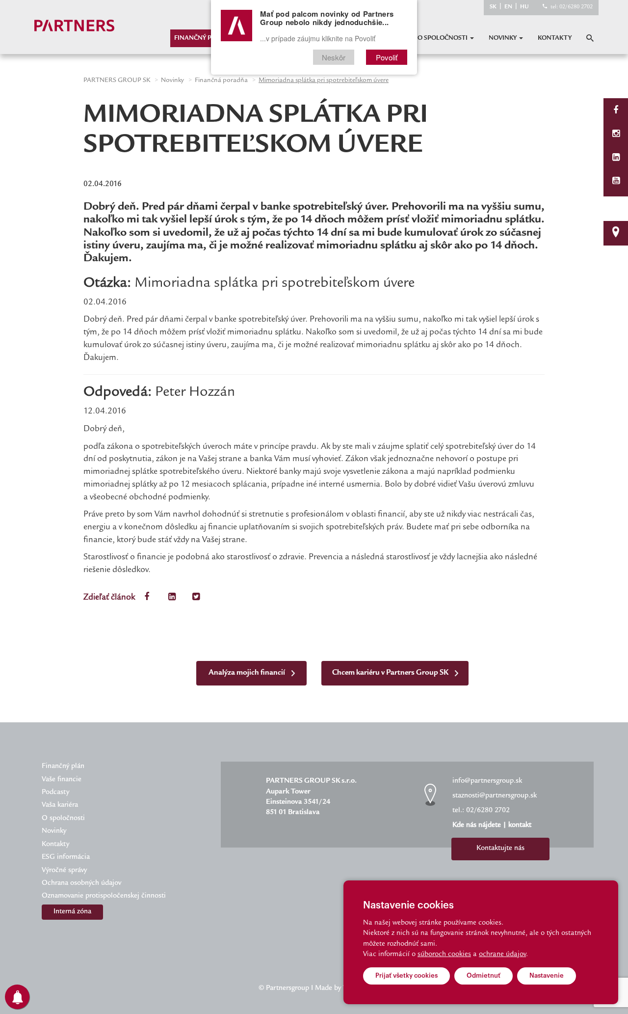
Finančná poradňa (221, 80)
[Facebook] (616, 111)
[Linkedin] (616, 158)
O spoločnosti (443, 38)
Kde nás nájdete (476, 825)
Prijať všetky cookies (406, 975)
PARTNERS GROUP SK (116, 80)
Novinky (503, 38)
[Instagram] (616, 135)
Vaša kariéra (60, 805)
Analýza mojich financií (248, 673)
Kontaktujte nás (500, 848)
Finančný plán (199, 38)
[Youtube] (616, 182)
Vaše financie (61, 779)
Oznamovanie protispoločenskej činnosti (104, 896)
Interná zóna (72, 911)
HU (524, 7)
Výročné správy (64, 870)
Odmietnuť (483, 975)
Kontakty (555, 38)
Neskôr (333, 57)
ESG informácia (66, 857)
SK (493, 7)
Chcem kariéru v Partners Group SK (391, 673)
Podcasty (55, 792)
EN (508, 7)
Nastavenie (546, 975)
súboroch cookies (444, 954)
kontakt (519, 825)
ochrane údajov (502, 954)
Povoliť (386, 57)
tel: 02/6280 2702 (571, 7)
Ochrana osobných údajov (81, 883)
